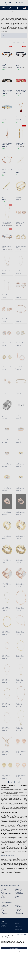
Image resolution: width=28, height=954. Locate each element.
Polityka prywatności (22, 934)
